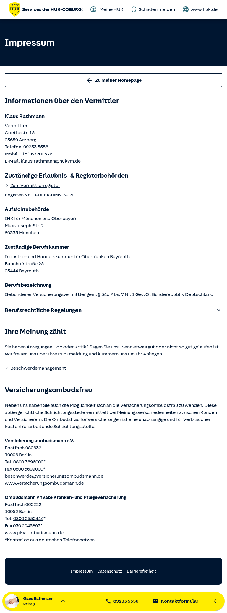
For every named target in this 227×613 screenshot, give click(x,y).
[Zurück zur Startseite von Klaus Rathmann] (14, 9)
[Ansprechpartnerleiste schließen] (215, 601)
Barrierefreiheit (141, 571)
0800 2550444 (28, 518)
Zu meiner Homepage (118, 80)
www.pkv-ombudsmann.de (34, 532)
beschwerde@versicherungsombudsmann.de (54, 476)
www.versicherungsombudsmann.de (44, 483)
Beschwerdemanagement (38, 368)
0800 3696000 (28, 462)
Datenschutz (109, 571)
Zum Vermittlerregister (35, 185)
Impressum (82, 571)
